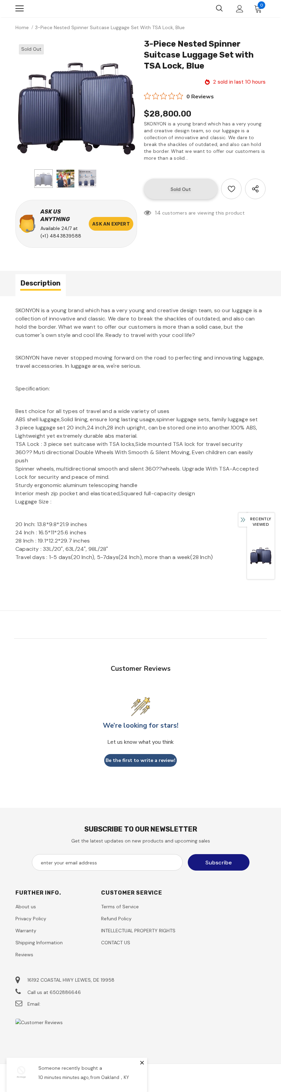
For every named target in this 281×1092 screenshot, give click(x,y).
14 (157, 212)
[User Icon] (239, 8)
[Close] (142, 1062)
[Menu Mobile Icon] (19, 8)
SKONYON (51, 8)
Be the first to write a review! (140, 760)
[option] (76, 101)
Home (22, 27)
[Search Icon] (219, 8)
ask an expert (111, 224)
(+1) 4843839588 (60, 236)
